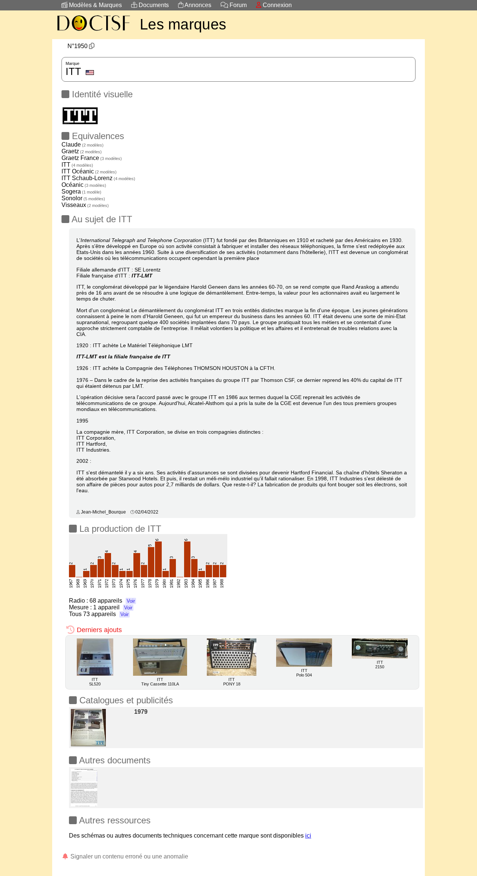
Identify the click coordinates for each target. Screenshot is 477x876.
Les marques (183, 24)
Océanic (83, 185)
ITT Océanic (89, 171)
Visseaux (85, 205)
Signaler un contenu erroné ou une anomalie (128, 856)
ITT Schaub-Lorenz (98, 178)
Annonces (197, 5)
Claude (82, 144)
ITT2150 (379, 664)
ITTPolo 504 (304, 672)
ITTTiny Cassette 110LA (160, 681)
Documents (153, 5)
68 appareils (112, 600)
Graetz (81, 151)
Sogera (81, 191)
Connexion (276, 5)
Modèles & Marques (94, 5)
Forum (237, 5)
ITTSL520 (95, 681)
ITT (77, 164)
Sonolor (83, 198)
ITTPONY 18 (231, 681)
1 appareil (112, 607)
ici (308, 835)
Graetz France (91, 158)
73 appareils (106, 614)
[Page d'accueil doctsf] (93, 32)
